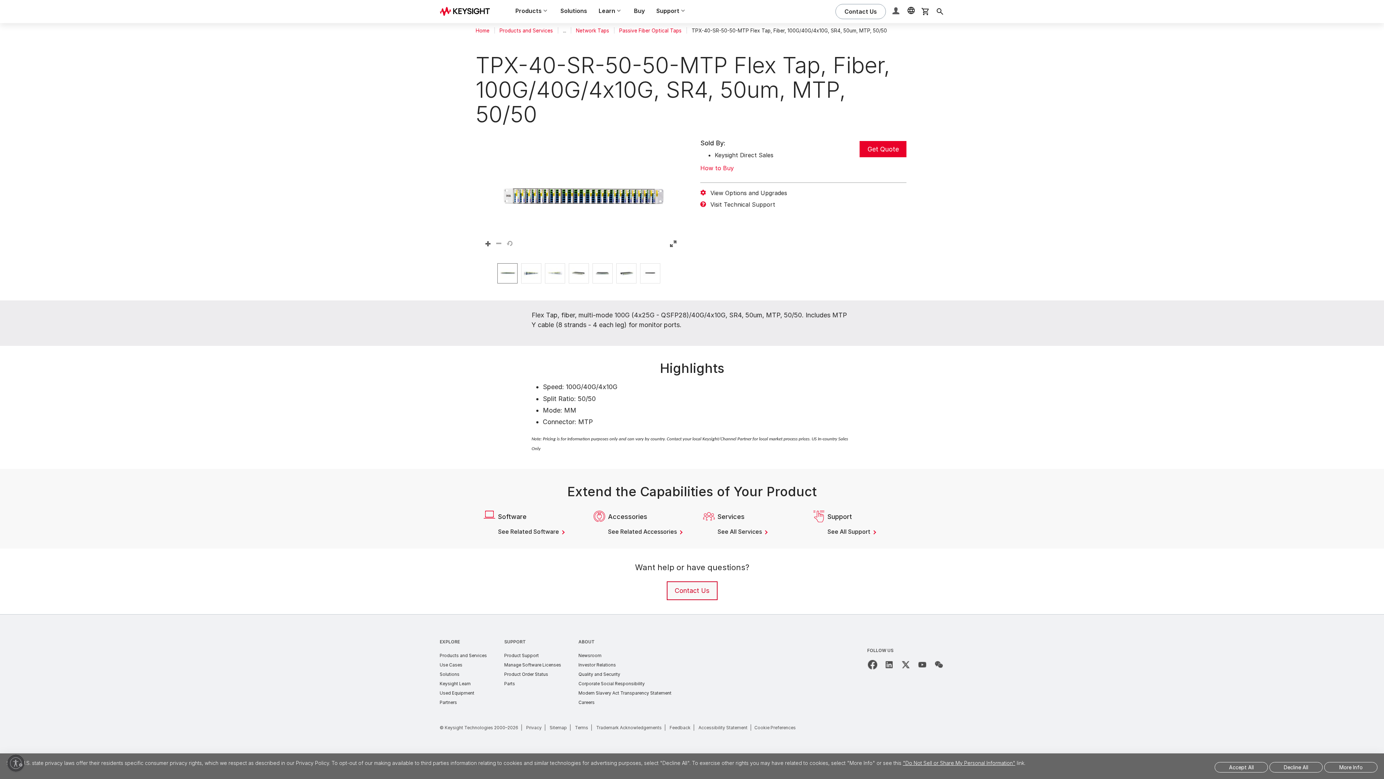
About (586, 641)
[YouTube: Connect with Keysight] (922, 664)
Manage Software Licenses (532, 665)
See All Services (740, 531)
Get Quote (883, 149)
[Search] (940, 11)
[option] (507, 273)
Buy (639, 10)
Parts (509, 683)
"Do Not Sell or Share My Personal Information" (959, 763)
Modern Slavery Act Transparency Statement (624, 693)
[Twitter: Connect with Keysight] (905, 664)
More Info (1351, 767)
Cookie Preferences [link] (775, 727)
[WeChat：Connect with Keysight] (938, 664)
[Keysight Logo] (467, 11)
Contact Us (692, 590)
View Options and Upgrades (748, 193)
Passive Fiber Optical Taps (650, 31)
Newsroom (590, 655)
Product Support (521, 655)
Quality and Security (599, 674)
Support (515, 641)
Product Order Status (526, 674)
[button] (896, 12)
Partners (448, 702)
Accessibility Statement (723, 727)
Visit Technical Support (742, 204)
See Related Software (529, 531)
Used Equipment (457, 693)
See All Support (850, 531)
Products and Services (526, 31)
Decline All (1296, 767)
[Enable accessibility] (16, 763)
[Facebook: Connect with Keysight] (872, 664)
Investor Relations (597, 665)
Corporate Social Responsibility (611, 683)
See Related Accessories (643, 531)
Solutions (573, 10)
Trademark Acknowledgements (629, 727)
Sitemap (558, 727)
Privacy (534, 727)
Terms (581, 727)
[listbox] (581, 273)
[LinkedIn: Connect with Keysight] (889, 664)
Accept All (1241, 767)
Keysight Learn (455, 683)
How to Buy (717, 168)
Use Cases (451, 665)
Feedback (680, 727)
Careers (586, 702)
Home (482, 31)
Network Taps (592, 31)
